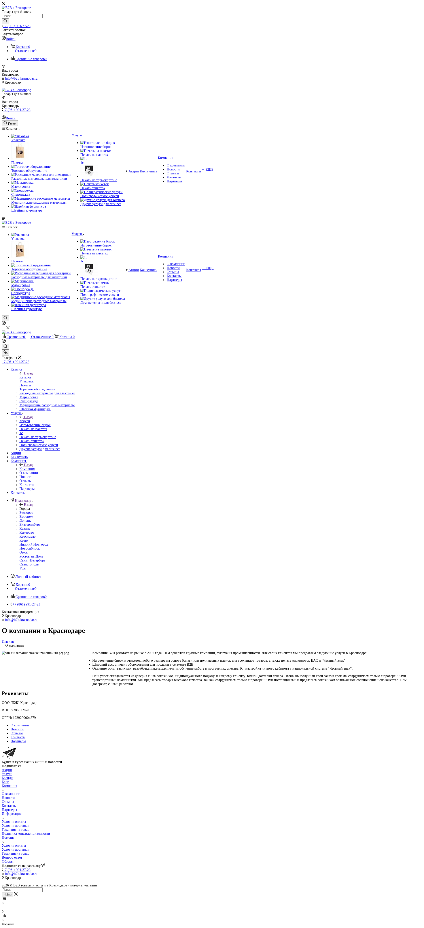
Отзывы (8, 802)
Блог (5, 782)
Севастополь (29, 564)
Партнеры (9, 810)
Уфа (22, 568)
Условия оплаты (14, 821)
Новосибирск (29, 548)
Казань (24, 528)
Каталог (25, 377)
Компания (27, 469)
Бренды (7, 778)
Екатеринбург (29, 524)
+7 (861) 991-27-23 (16, 26)
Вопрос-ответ (12, 857)
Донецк (25, 520)
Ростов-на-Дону (31, 556)
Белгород (26, 512)
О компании (11, 794)
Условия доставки (15, 825)
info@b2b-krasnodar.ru (21, 78)
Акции (7, 770)
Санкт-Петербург (32, 560)
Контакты (9, 806)
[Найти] (5, 21)
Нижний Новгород (33, 544)
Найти (7, 894)
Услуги (24, 421)
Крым (23, 540)
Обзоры (7, 861)
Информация (11, 813)
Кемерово (26, 532)
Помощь (8, 837)
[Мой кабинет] (4, 324)
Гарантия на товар (15, 829)
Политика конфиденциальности (26, 833)
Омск (23, 552)
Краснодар (27, 536)
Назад (28, 373)
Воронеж (26, 516)
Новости (8, 798)
